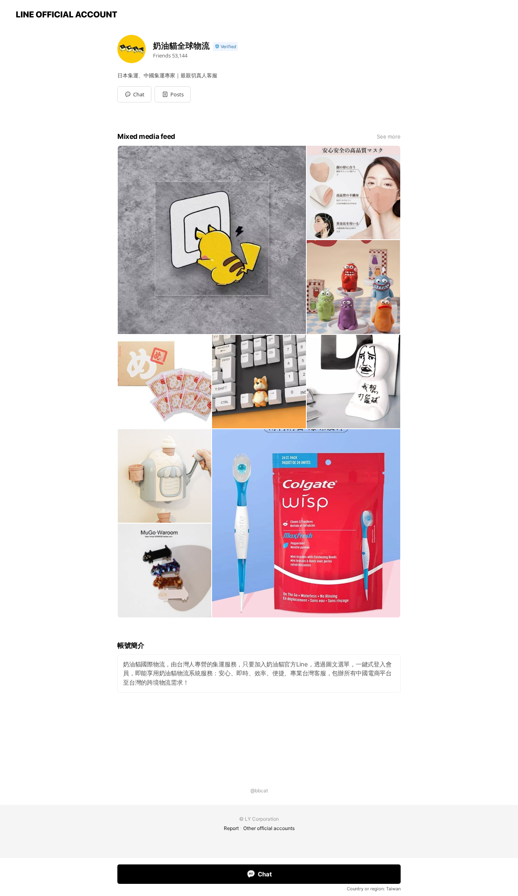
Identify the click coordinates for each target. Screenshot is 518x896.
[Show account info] (225, 46)
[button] (173, 94)
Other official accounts (269, 828)
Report (231, 828)
